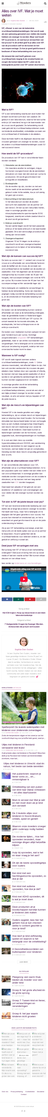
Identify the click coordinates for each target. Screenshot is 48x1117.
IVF (23, 260)
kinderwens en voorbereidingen (28, 563)
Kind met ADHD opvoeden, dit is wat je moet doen (28, 898)
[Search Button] (45, 3)
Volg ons (25, 1055)
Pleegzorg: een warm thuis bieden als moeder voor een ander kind (27, 980)
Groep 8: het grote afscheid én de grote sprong (28, 991)
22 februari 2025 (19, 881)
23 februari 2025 (19, 868)
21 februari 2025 (19, 892)
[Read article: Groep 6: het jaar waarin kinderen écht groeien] (6, 1015)
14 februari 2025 (19, 944)
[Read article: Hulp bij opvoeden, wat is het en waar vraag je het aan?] (6, 854)
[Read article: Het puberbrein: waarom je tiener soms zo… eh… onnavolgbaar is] (6, 775)
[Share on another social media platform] (41, 599)
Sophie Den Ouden (18, 21)
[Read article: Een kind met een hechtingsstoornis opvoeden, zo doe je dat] (6, 875)
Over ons (5, 1091)
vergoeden (21, 338)
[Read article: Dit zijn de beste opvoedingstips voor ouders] (6, 864)
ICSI (17, 482)
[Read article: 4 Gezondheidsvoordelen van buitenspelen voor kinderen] (6, 951)
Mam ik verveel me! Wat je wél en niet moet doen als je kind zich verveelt (28, 803)
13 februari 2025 (19, 955)
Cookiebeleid (29, 1091)
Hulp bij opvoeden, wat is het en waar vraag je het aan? (27, 854)
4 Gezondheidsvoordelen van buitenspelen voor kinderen (27, 950)
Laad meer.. (24, 962)
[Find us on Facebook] (22, 1111)
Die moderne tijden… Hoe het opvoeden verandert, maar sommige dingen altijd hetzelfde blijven (29, 840)
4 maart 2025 (18, 848)
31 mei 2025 (17, 795)
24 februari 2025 (19, 858)
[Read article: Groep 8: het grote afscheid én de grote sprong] (6, 992)
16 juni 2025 (29, 750)
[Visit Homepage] (24, 3)
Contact (23, 1094)
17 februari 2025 (19, 931)
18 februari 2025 (19, 902)
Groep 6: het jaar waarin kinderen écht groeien (25, 1015)
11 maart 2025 (18, 832)
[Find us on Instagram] (24, 1111)
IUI (35, 362)
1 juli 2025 (24, 732)
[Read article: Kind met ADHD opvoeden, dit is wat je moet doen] (6, 898)
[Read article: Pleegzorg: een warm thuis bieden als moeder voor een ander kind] (6, 979)
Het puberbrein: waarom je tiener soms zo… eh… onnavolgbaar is (26, 776)
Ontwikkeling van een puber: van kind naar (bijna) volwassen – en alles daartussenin (28, 790)
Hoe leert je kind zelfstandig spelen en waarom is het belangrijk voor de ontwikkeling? (29, 939)
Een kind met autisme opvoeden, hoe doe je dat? (26, 887)
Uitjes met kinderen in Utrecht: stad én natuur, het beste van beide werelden (23, 765)
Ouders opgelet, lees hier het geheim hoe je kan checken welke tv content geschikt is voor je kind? (27, 924)
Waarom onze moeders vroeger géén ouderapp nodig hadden (29, 827)
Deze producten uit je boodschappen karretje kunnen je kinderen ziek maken (29, 910)
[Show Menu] (3, 3)
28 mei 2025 (34, 21)
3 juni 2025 (17, 782)
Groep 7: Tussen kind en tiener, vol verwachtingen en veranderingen (28, 1003)
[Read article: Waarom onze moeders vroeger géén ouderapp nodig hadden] (6, 828)
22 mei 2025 (17, 808)
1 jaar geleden (19, 985)
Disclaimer (40, 1091)
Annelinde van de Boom (14, 750)
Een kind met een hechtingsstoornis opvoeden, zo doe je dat (29, 876)
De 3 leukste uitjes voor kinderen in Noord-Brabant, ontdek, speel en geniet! (26, 816)
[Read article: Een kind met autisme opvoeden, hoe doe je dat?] (6, 888)
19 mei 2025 (17, 821)
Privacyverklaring (17, 1091)
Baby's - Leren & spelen (12, 722)
